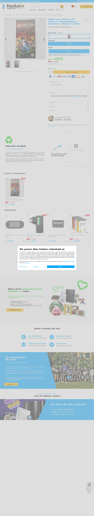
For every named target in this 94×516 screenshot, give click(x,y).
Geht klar (61, 266)
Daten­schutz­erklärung (70, 261)
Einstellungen (36, 266)
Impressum (27, 262)
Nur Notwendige (23, 266)
